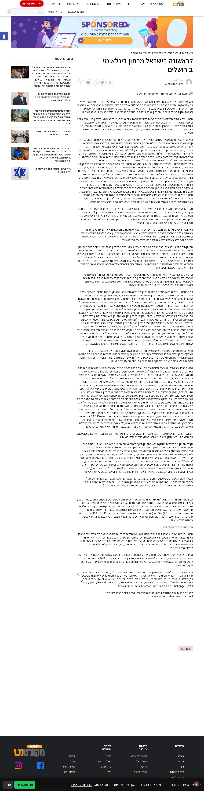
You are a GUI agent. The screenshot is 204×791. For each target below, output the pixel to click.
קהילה (72, 761)
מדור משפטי (105, 766)
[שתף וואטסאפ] (95, 82)
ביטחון (142, 4)
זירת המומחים (54, 4)
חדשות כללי (173, 52)
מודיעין (144, 766)
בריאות (130, 4)
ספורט (71, 756)
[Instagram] (18, 765)
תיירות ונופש (73, 4)
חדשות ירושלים (158, 4)
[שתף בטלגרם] (109, 82)
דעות (118, 4)
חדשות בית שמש (139, 756)
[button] (4, 36)
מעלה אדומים (141, 772)
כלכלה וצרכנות (93, 4)
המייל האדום (29, 3)
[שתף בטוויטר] (102, 82)
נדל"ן (108, 772)
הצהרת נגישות (177, 777)
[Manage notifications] (196, 784)
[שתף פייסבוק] (81, 82)
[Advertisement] (102, 624)
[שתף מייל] (88, 82)
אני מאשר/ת (25, 784)
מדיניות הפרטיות (81, 784)
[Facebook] (40, 765)
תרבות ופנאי (69, 772)
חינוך (108, 4)
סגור (8, 784)
